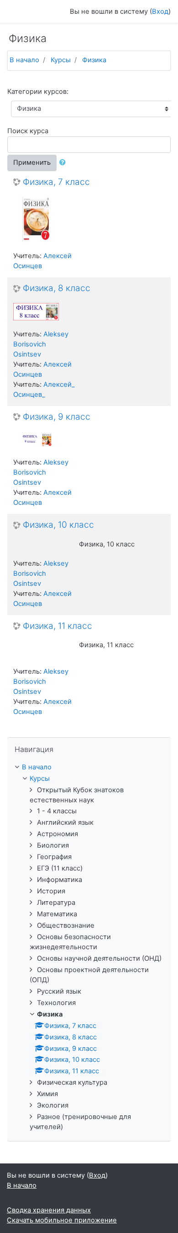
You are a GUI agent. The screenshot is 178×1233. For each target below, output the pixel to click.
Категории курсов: (37, 91)
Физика (94, 60)
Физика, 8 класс (56, 288)
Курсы (61, 60)
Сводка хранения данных (49, 1210)
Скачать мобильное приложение (62, 1220)
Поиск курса (27, 131)
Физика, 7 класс (56, 182)
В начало (24, 60)
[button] (64, 162)
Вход (160, 11)
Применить (32, 162)
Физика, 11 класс (57, 626)
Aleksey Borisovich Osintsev (40, 344)
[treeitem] (89, 768)
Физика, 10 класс (58, 525)
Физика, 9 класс (56, 417)
